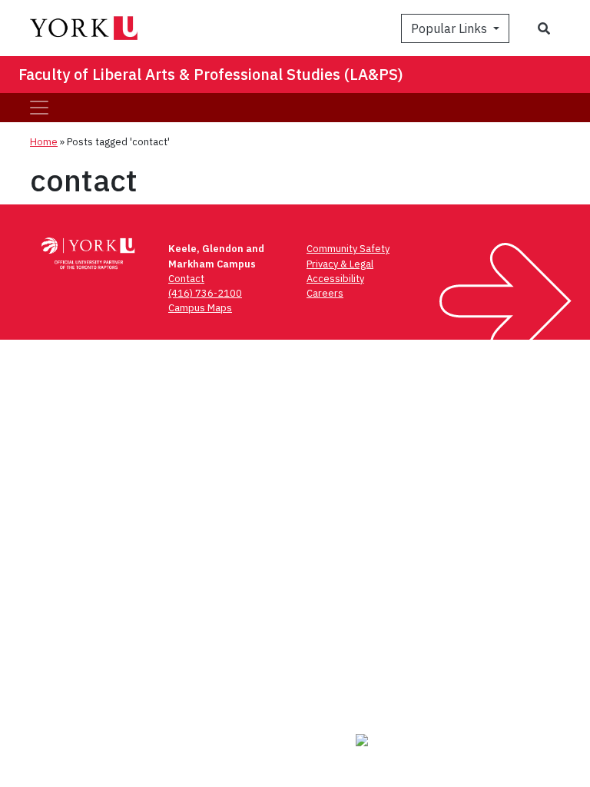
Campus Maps (200, 307)
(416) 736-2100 (205, 293)
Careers (325, 293)
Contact (186, 278)
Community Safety (348, 248)
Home (44, 141)
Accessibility (335, 278)
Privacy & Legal (340, 264)
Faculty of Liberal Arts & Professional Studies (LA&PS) (210, 74)
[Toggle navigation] (39, 107)
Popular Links (450, 28)
